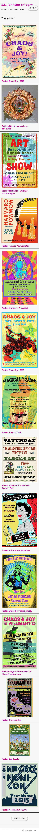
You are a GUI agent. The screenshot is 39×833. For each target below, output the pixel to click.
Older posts (19, 818)
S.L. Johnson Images (17, 4)
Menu (34, 8)
